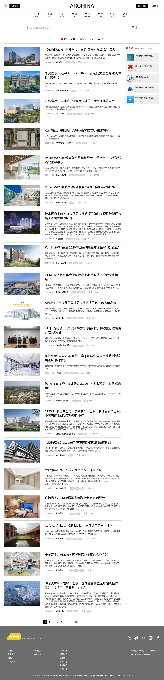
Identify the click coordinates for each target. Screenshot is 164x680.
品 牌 (100, 14)
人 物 (91, 38)
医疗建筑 (68, 62)
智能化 (77, 488)
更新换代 (74, 538)
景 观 (74, 14)
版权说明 (11, 661)
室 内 (87, 14)
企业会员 (63, 650)
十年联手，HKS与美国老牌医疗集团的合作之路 (76, 554)
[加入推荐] (151, 49)
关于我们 (11, 650)
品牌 (70, 263)
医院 (73, 62)
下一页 (55, 622)
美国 (71, 570)
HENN (83, 292)
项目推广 (63, 654)
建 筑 (62, 14)
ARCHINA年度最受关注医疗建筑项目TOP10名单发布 (80, 302)
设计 (78, 239)
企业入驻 (37, 654)
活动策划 (63, 661)
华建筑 (58, 373)
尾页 (62, 622)
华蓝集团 (59, 238)
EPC (68, 239)
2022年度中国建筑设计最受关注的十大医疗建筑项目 (80, 101)
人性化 (80, 538)
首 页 (37, 14)
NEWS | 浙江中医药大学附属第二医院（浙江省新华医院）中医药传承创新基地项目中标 (83, 413)
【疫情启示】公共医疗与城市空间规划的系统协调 (78, 442)
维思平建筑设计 (62, 90)
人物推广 (63, 657)
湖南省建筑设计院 (63, 345)
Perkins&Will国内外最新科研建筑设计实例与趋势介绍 (80, 187)
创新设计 (77, 513)
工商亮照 (130, 675)
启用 (79, 401)
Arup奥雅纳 (60, 455)
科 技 (112, 14)
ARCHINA (60, 113)
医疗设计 (77, 175)
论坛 (72, 373)
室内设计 (81, 570)
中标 (85, 434)
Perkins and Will (62, 400)
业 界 (72, 38)
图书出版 (63, 669)
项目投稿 (37, 650)
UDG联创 (59, 538)
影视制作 (63, 665)
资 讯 (49, 14)
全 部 (63, 38)
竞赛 (79, 292)
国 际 (100, 38)
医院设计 (83, 175)
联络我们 (11, 657)
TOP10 (74, 318)
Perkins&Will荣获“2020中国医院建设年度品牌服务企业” (82, 247)
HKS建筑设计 (61, 513)
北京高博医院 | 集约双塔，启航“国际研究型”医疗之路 (80, 49)
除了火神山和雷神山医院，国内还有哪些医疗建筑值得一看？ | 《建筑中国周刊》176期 (83, 585)
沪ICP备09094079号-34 (80, 675)
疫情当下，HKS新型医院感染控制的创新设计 (75, 497)
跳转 (77, 622)
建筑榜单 (79, 114)
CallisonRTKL (61, 488)
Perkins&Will (61, 175)
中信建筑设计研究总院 (64, 143)
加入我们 (11, 654)
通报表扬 (84, 143)
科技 (76, 373)
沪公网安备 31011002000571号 (108, 675)
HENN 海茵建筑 (62, 292)
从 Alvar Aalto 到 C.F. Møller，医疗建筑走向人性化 (78, 525)
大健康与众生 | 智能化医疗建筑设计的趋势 (73, 470)
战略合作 (75, 345)
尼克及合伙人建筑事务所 (65, 433)
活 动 (82, 38)
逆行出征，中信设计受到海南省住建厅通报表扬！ (78, 130)
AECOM (59, 62)
